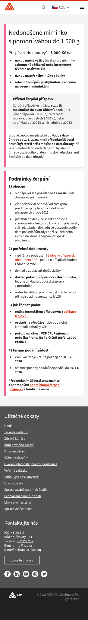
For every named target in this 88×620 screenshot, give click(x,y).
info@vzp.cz (23, 545)
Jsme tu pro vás (22, 560)
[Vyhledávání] (44, 7)
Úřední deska (13, 483)
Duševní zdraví (14, 451)
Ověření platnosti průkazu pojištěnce (30, 464)
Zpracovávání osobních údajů (25, 489)
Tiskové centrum (16, 432)
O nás (8, 425)
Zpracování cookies (18, 509)
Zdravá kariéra (14, 438)
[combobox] (60, 7)
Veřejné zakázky (15, 470)
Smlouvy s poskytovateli (21, 477)
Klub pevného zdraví (19, 445)
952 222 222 (25, 541)
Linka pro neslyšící (17, 502)
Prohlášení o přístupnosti (22, 496)
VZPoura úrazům (16, 457)
